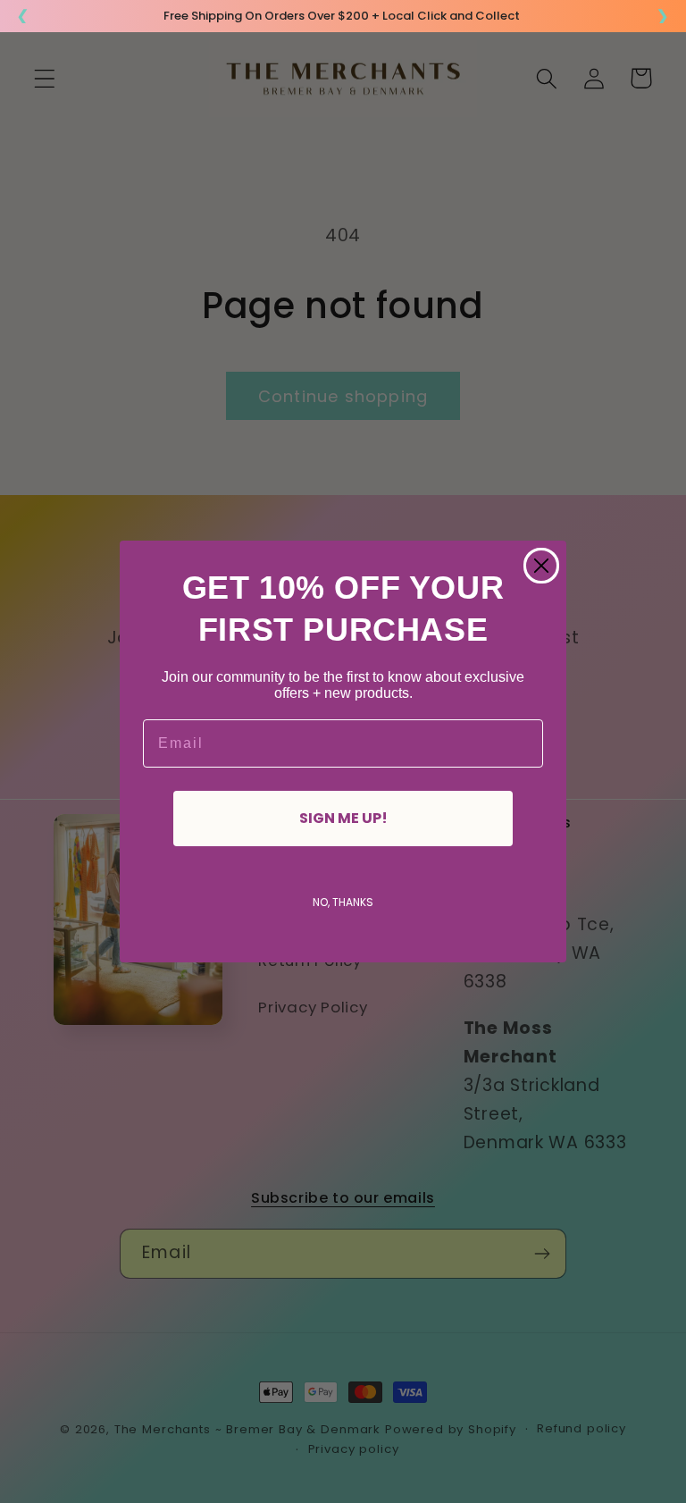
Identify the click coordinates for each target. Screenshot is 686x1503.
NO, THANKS (343, 902)
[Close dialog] (541, 566)
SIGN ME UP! (343, 818)
